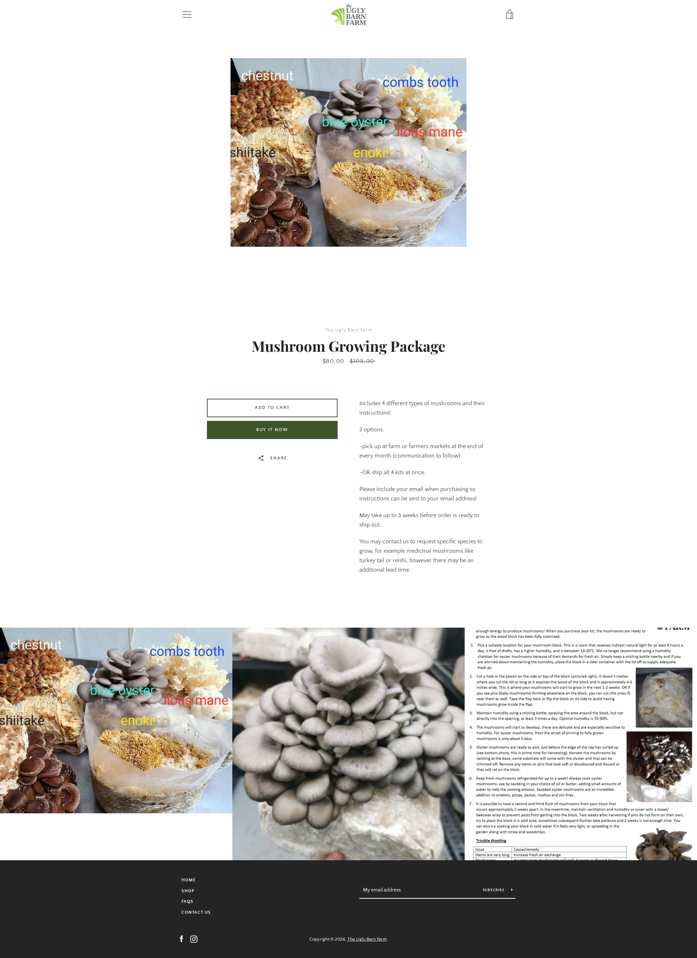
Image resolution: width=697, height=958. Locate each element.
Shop (188, 891)
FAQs (187, 901)
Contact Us (196, 912)
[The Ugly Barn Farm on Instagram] (193, 938)
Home (189, 880)
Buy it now (272, 429)
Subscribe (494, 890)
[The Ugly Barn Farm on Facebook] (181, 938)
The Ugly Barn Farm (367, 939)
